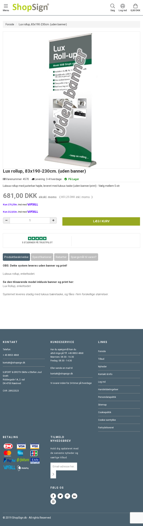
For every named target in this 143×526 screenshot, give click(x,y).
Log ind (102, 382)
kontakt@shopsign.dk (14, 362)
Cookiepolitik (104, 412)
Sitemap (102, 404)
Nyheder (102, 366)
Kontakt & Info (105, 374)
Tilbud (101, 359)
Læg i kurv (101, 221)
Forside (10, 24)
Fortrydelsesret (106, 427)
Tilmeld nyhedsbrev (60, 439)
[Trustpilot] (37, 238)
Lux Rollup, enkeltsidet (17, 286)
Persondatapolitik (107, 397)
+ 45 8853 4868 (11, 355)
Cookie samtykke (107, 420)
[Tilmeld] (53, 474)
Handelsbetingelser (108, 389)
